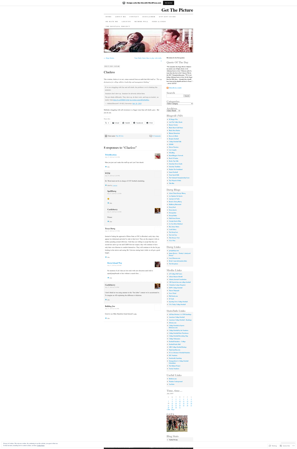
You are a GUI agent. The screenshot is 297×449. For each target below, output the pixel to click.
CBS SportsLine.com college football (179, 282)
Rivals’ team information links (178, 261)
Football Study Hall (174, 344)
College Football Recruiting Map (178, 336)
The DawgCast (173, 232)
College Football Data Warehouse (179, 333)
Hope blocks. (109, 58)
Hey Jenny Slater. (174, 227)
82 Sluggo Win (173, 119)
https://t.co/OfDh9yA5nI (121, 100)
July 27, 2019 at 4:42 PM (112, 308)
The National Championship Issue (179, 178)
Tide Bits (171, 183)
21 (168, 405)
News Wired (172, 293)
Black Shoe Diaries (174, 130)
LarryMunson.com (174, 258)
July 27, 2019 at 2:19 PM (112, 287)
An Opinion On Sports (175, 196)
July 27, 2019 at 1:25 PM (114, 193)
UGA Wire (172, 241)
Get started (168, 3)
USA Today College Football (177, 304)
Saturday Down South (175, 164)
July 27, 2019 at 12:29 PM (112, 176)
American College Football (176, 317)
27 (191, 405)
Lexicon (126, 21)
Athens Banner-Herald (175, 277)
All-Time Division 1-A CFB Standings (180, 314)
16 (176, 403)
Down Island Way (114, 262)
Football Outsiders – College (177, 341)
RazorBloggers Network (176, 155)
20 (191, 403)
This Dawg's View (174, 238)
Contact (134, 17)
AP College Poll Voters (175, 274)
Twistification (110, 154)
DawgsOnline (173, 216)
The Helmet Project (174, 366)
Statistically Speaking (175, 358)
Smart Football (173, 172)
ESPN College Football (175, 288)
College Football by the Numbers (178, 330)
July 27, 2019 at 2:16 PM (114, 212)
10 (180, 401)
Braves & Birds (173, 136)
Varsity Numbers (174, 369)
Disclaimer (149, 17)
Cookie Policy (41, 445)
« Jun (168, 409)
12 (187, 401)
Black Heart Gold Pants (176, 128)
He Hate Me (112, 21)
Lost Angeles (173, 150)
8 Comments (156, 136)
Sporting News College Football (178, 302)
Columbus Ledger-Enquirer (177, 285)
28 (168, 407)
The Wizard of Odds (175, 181)
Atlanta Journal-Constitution (177, 279)
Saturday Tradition (174, 167)
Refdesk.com (173, 379)
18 (183, 403)
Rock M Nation (173, 158)
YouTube (171, 384)
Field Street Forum (174, 218)
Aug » (173, 409)
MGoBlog (172, 153)
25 (183, 405)
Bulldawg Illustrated (175, 204)
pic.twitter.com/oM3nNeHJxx (139, 100)
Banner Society (173, 125)
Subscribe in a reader (175, 88)
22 (172, 405)
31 (180, 407)
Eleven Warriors (174, 147)
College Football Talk (175, 142)
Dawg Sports (173, 210)
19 (187, 403)
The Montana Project (118, 26)
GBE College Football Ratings (178, 347)
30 (176, 407)
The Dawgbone (173, 264)
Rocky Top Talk (173, 161)
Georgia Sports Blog (175, 221)
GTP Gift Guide (167, 17)
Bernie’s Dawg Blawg (175, 202)
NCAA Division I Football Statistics (179, 353)
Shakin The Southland (175, 169)
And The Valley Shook (175, 122)
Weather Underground (175, 381)
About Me (120, 17)
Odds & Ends (159, 21)
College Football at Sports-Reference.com (177, 327)
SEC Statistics (173, 355)
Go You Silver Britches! (176, 224)
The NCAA (119, 136)
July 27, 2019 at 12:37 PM (112, 231)
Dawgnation (172, 213)
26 (187, 405)
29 (172, 407)
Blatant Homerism (174, 133)
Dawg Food (172, 207)
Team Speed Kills (174, 175)
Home (108, 17)
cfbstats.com (172, 323)
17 (180, 403)
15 (172, 403)
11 (183, 401)
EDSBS (171, 144)
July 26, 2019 (136, 103)
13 (191, 401)
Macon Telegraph (174, 290)
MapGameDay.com (174, 350)
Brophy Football (174, 139)
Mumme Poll (141, 21)
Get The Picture (177, 9)
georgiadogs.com (174, 251)
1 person (114, 185)
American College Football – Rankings (180, 320)
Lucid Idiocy (172, 229)
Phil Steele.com (173, 296)
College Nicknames (174, 339)
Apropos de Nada (174, 199)
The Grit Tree (173, 235)
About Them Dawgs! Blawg (177, 193)
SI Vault (171, 299)
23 (176, 405)
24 (180, 405)
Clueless (109, 72)
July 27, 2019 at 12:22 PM (112, 157)
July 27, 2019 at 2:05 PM (114, 265)
